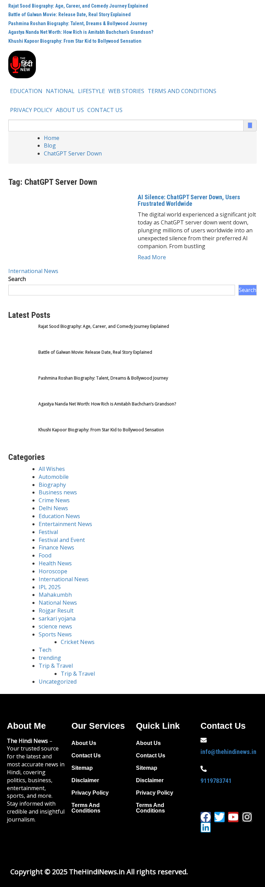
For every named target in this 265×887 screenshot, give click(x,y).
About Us (70, 110)
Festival (48, 532)
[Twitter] (219, 817)
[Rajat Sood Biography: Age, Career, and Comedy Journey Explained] (21, 336)
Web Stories (126, 91)
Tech (45, 650)
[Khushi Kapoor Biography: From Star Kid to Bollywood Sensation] (21, 440)
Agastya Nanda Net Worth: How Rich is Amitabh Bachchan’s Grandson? (80, 32)
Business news (58, 492)
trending (50, 658)
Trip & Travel (56, 665)
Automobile (54, 477)
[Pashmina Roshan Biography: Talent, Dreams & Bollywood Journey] (21, 388)
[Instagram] (247, 817)
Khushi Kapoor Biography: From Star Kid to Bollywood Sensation (74, 41)
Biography (52, 484)
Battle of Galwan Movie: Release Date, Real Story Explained (69, 14)
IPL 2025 (50, 587)
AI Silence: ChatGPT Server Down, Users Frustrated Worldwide (189, 200)
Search (17, 279)
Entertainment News (65, 524)
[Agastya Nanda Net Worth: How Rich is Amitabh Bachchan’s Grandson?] (21, 414)
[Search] (250, 125)
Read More (152, 257)
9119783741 (216, 780)
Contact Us (104, 110)
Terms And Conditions (182, 91)
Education (26, 91)
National (60, 91)
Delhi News (53, 508)
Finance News (56, 547)
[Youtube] (233, 817)
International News (33, 271)
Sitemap (82, 768)
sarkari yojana (57, 618)
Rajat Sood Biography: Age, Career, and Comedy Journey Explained (78, 6)
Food (45, 555)
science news (55, 626)
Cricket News (78, 642)
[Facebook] (205, 817)
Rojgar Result (56, 610)
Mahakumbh (55, 594)
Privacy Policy (31, 110)
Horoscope (53, 571)
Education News (59, 516)
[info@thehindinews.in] (203, 740)
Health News (55, 563)
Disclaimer (85, 780)
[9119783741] (203, 769)
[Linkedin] (205, 827)
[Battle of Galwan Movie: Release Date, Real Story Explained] (21, 362)
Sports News (55, 634)
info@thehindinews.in (228, 751)
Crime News (54, 500)
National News (58, 602)
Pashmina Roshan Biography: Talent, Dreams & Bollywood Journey (77, 23)
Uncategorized (58, 681)
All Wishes (52, 469)
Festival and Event (62, 540)
